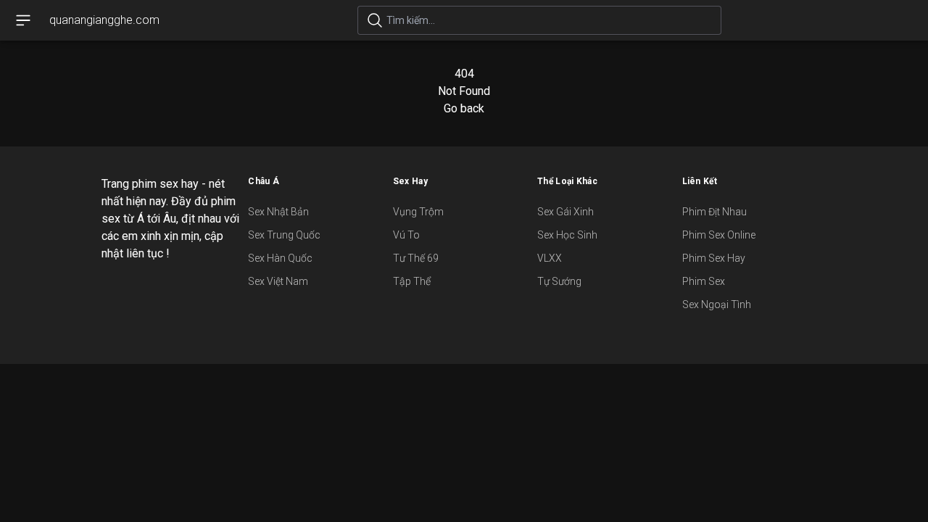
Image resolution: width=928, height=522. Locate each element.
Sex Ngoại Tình (716, 304)
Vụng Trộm (418, 212)
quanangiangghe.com (104, 20)
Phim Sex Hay (713, 258)
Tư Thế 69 (416, 258)
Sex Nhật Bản (278, 212)
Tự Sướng (559, 281)
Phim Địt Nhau (714, 212)
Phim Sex (703, 281)
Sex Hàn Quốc (280, 258)
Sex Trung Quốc (284, 235)
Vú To (406, 235)
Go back (464, 108)
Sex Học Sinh (567, 235)
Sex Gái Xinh (565, 212)
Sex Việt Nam (278, 281)
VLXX (549, 258)
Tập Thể (412, 281)
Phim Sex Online (718, 235)
